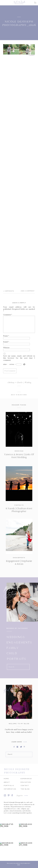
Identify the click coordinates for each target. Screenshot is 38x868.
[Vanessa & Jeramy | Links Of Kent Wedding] (19, 429)
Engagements (19, 557)
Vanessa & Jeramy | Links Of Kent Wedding (19, 456)
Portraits (19, 505)
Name (6, 336)
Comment (7, 314)
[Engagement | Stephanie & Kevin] (19, 536)
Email (6, 342)
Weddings (19, 451)
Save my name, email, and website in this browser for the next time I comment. (19, 358)
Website (6, 347)
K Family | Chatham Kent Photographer (19, 510)
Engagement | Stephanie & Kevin (19, 562)
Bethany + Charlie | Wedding (19, 382)
